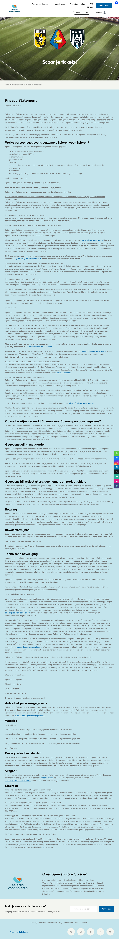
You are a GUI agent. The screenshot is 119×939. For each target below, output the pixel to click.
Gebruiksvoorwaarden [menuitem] (48, 922)
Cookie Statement (63, 373)
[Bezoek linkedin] (90, 932)
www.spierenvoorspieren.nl (92, 240)
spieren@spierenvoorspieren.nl (94, 351)
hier (43, 847)
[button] (83, 909)
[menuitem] (41, 4)
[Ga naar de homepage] (14, 8)
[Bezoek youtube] (110, 932)
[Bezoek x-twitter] (100, 932)
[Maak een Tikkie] (116, 485)
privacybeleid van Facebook (40, 347)
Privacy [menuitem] (34, 922)
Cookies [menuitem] (84, 922)
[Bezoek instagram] (81, 932)
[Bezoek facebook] (71, 932)
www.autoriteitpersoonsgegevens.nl (30, 715)
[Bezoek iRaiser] (19, 932)
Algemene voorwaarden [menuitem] (69, 922)
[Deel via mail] (116, 476)
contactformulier (46, 778)
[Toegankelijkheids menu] (116, 2)
